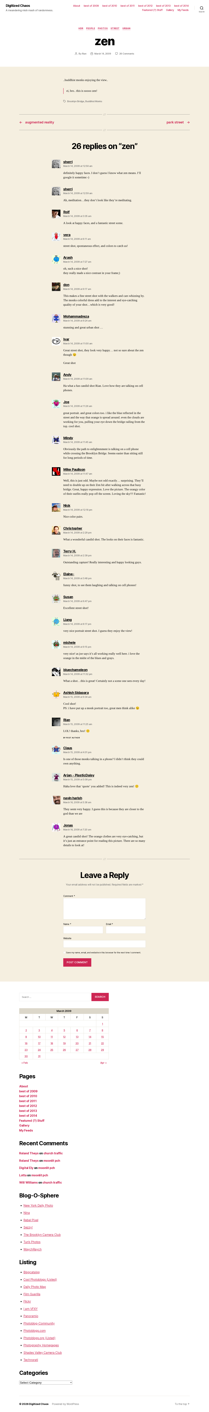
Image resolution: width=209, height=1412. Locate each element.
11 (52, 1036)
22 (102, 1043)
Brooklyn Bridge (75, 101)
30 (26, 1056)
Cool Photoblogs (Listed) (40, 1279)
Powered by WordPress (65, 1403)
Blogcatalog (31, 1272)
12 (64, 1036)
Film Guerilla (31, 1294)
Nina (26, 1213)
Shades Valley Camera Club (42, 1352)
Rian (84, 53)
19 (64, 1043)
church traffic (53, 1153)
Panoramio (30, 1316)
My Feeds (183, 10)
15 (102, 1036)
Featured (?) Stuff (152, 10)
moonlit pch (52, 1160)
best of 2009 (91, 5)
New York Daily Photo (38, 1205)
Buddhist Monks (93, 101)
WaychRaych (32, 1249)
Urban (126, 28)
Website (67, 938)
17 (39, 1043)
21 (90, 1043)
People (90, 28)
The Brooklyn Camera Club (42, 1234)
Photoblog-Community (39, 1323)
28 (89, 1049)
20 (76, 1043)
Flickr (27, 1301)
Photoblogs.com (34, 1330)
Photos (103, 28)
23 (26, 1049)
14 (90, 1036)
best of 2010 (109, 5)
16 (26, 1043)
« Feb (24, 1062)
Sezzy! (28, 1227)
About (76, 5)
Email (109, 924)
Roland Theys (29, 1153)
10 (39, 1036)
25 (51, 1049)
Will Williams (28, 1182)
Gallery (170, 10)
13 (77, 1036)
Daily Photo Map (34, 1287)
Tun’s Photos (32, 1242)
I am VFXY (30, 1309)
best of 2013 (163, 5)
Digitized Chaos (18, 5)
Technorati (30, 1360)
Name (67, 924)
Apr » (103, 1062)
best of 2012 (145, 5)
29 (102, 1049)
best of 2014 (181, 5)
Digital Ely (26, 1168)
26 (64, 1049)
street (115, 28)
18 (51, 1043)
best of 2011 (128, 5)
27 (77, 1049)
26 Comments (126, 53)
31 (39, 1056)
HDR (80, 28)
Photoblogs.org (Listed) (39, 1338)
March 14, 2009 (102, 53)
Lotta (23, 1175)
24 (39, 1049)
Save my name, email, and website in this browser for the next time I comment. (103, 952)
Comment (69, 896)
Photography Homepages (41, 1345)
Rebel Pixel (30, 1220)
